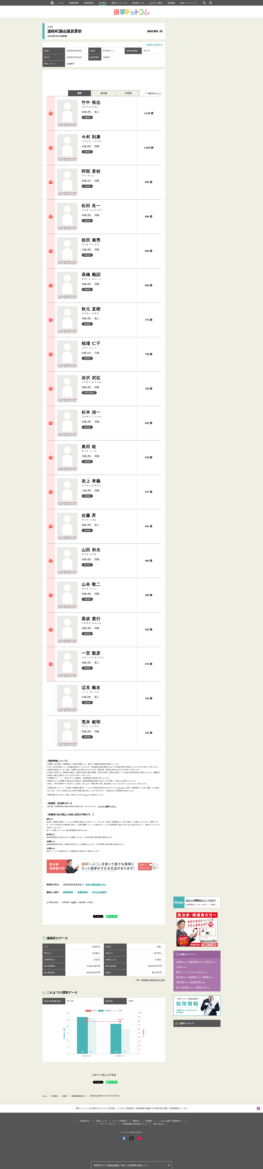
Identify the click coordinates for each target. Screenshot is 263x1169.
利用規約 (148, 1121)
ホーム (44, 1096)
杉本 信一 (92, 414)
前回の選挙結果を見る (96, 884)
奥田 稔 (89, 448)
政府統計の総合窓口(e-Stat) (153, 980)
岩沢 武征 (92, 379)
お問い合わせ (158, 1124)
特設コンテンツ (187, 3)
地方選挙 (102, 3)
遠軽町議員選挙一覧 (78, 1096)
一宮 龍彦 (93, 655)
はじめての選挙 (155, 3)
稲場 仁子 (91, 345)
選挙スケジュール (119, 3)
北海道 (64, 1096)
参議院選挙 (89, 3)
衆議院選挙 (74, 3)
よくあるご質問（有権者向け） (170, 1121)
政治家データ (138, 3)
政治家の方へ (85, 1121)
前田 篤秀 (91, 242)
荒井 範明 (91, 723)
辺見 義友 (91, 689)
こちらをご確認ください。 (107, 806)
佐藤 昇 (89, 517)
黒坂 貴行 (92, 620)
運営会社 (136, 1121)
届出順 (104, 93)
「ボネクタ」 (120, 788)
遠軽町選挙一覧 (154, 31)
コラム (61, 3)
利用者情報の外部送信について (135, 1124)
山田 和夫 (91, 551)
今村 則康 (92, 138)
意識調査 (171, 3)
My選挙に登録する (154, 45)
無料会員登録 (113, 1165)
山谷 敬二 (91, 586)
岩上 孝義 (92, 483)
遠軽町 (74, 902)
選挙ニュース (101, 1121)
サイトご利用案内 (120, 1121)
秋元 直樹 (91, 310)
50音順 (128, 93)
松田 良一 (92, 207)
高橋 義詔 (92, 276)
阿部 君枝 (91, 173)
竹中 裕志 (91, 104)
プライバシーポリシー (108, 1124)
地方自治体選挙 (99, 892)
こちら (85, 795)
